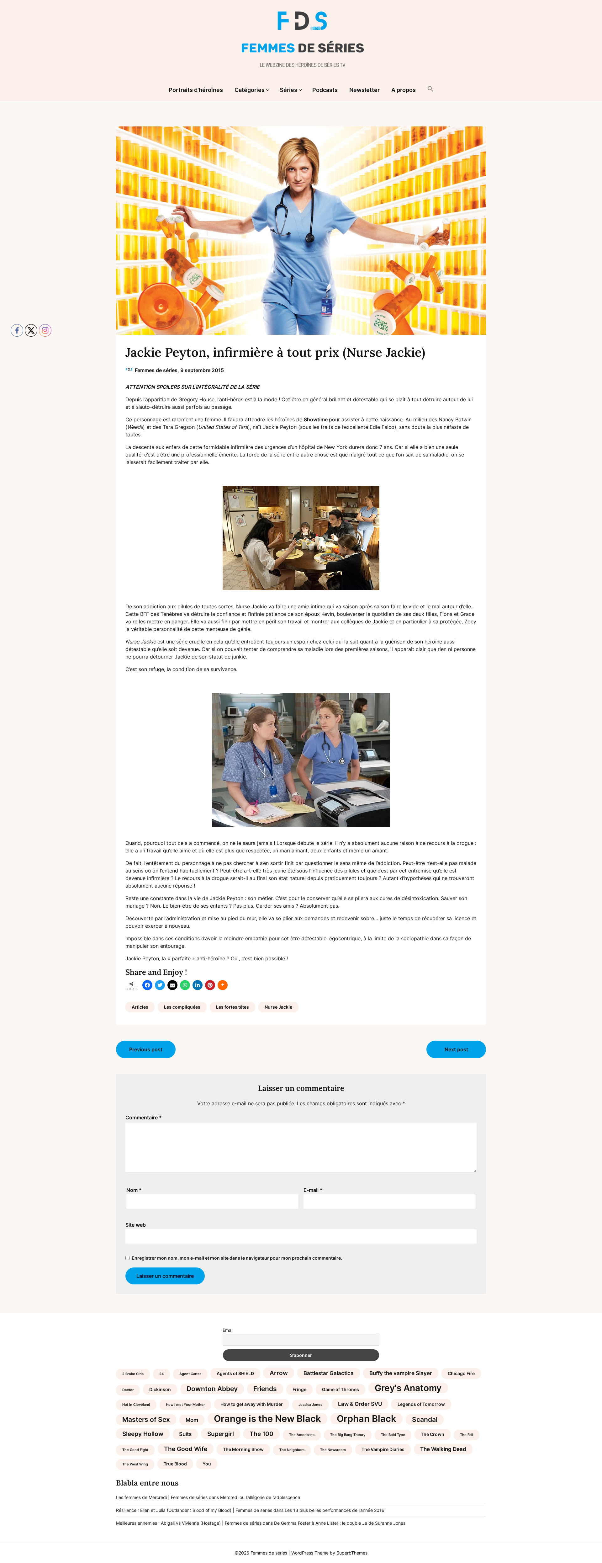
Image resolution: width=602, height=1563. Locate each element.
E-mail (313, 1190)
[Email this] (172, 985)
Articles (140, 1007)
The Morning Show (243, 1449)
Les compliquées (182, 1007)
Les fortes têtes (232, 1007)
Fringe (299, 1389)
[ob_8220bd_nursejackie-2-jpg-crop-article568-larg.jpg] (301, 760)
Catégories (250, 90)
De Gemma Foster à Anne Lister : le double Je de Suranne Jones (339, 1523)
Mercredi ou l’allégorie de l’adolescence (260, 1497)
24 (161, 1374)
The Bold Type (393, 1435)
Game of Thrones (340, 1389)
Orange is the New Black (267, 1418)
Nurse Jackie (278, 1007)
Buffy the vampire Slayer (400, 1373)
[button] (430, 89)
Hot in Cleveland (136, 1405)
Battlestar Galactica (329, 1373)
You (207, 1463)
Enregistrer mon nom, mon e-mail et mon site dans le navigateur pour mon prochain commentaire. (237, 1258)
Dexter (128, 1390)
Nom (134, 1190)
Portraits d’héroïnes (196, 90)
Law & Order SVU (360, 1404)
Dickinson (160, 1389)
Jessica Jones (310, 1405)
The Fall (466, 1435)
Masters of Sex (146, 1419)
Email (228, 1330)
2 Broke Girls (133, 1374)
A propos (403, 90)
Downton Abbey (212, 1389)
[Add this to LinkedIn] (198, 985)
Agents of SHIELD (235, 1373)
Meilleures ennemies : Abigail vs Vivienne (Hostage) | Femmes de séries (188, 1523)
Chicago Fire (461, 1373)
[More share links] (223, 985)
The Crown (432, 1434)
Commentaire (143, 1117)
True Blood (175, 1463)
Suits (185, 1434)
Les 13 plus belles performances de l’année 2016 (334, 1510)
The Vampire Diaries (383, 1449)
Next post (456, 1049)
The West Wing (135, 1464)
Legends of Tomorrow (421, 1404)
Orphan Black (366, 1418)
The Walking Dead (443, 1449)
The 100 (261, 1434)
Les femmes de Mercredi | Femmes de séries (162, 1497)
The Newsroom (333, 1450)
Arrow (279, 1373)
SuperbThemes (351, 1552)
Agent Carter (190, 1374)
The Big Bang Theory (347, 1435)
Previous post (145, 1049)
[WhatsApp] (185, 985)
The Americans (301, 1435)
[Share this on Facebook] (147, 985)
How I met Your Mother (185, 1405)
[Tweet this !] (160, 985)
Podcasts (325, 90)
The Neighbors (291, 1450)
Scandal (424, 1419)
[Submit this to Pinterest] (210, 985)
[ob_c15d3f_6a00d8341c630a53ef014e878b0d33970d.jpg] (301, 538)
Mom (192, 1420)
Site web (135, 1225)
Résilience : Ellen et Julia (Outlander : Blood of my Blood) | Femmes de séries (194, 1510)
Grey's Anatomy (408, 1388)
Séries (288, 90)
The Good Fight (135, 1450)
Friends (265, 1389)
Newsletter (364, 90)
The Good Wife (185, 1449)
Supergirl (220, 1434)
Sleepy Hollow (142, 1434)
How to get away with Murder (251, 1404)
